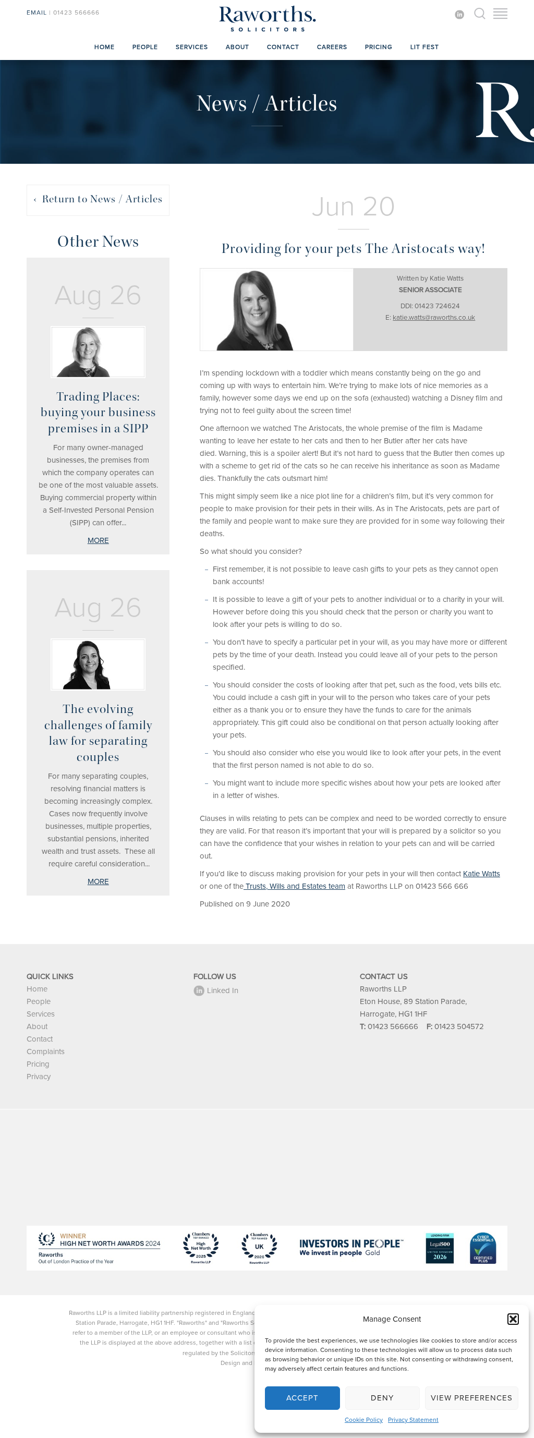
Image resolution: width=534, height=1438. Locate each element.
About (237, 47)
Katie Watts (481, 873)
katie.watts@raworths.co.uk (434, 317)
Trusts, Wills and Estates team (294, 886)
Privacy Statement (413, 1419)
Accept (302, 1398)
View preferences (472, 1398)
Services (192, 47)
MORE (98, 540)
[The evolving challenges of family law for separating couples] (98, 664)
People (145, 47)
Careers (332, 47)
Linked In (222, 990)
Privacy (39, 1076)
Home (104, 47)
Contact (283, 47)
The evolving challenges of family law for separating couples (98, 733)
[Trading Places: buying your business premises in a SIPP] (98, 352)
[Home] (266, 31)
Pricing (379, 47)
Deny (382, 1398)
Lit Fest (424, 47)
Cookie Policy (364, 1419)
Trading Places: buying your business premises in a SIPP (98, 412)
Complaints (46, 1051)
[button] (513, 1319)
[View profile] (277, 309)
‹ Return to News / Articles (98, 199)
